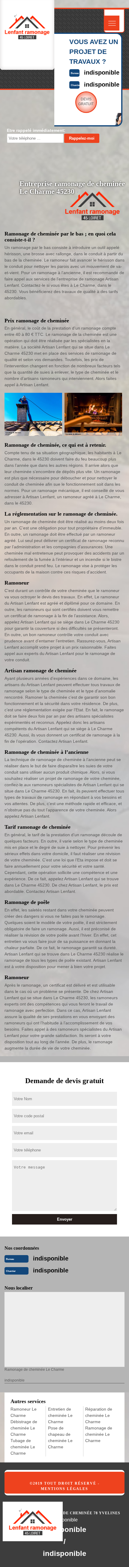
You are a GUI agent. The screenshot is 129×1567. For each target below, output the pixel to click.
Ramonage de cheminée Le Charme (98, 1434)
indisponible (101, 72)
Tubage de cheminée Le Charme (22, 1447)
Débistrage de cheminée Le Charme (23, 1428)
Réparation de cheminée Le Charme (98, 1415)
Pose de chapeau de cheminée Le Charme (60, 1437)
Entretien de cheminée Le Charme (60, 1415)
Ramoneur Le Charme (23, 1412)
